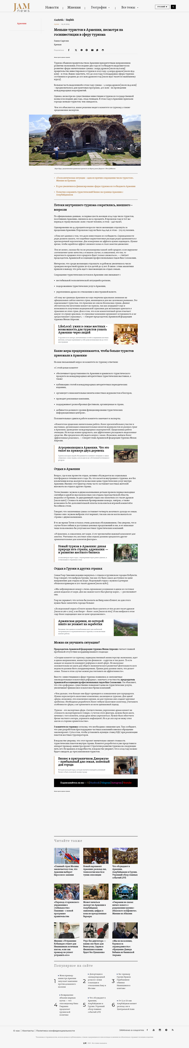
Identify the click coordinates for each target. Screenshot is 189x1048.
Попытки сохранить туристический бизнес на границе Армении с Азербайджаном (89, 193)
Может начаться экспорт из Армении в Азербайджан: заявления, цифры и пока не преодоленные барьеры (94, 909)
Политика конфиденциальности (55, 1031)
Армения (21, 23)
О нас (16, 1031)
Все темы (128, 8)
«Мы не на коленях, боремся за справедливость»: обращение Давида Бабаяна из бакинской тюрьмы (123, 948)
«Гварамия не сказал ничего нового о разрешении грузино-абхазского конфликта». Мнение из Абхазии (124, 908)
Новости (52, 7)
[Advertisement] (96, 814)
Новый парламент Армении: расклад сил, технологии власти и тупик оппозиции (95, 870)
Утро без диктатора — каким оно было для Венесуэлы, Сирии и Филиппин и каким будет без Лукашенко (94, 947)
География (99, 8)
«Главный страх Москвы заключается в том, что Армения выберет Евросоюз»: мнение (66, 870)
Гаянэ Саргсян (61, 41)
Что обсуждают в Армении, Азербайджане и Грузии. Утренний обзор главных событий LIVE (125, 872)
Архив (57, 24)
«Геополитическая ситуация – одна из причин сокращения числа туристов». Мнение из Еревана (95, 179)
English (70, 19)
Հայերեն (59, 19)
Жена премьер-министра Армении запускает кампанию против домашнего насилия (67, 981)
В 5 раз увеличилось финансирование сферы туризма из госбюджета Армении (95, 186)
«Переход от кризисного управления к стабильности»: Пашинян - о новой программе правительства (66, 909)
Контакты (28, 1031)
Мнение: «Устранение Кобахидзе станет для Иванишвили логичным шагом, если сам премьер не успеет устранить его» (66, 948)
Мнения (74, 7)
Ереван (57, 44)
